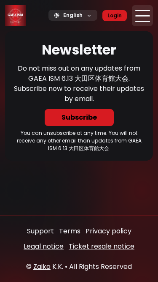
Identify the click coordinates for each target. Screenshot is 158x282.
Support (40, 231)
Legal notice (44, 246)
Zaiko (42, 266)
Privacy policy (108, 231)
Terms (69, 231)
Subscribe (79, 117)
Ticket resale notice (101, 246)
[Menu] (142, 15)
